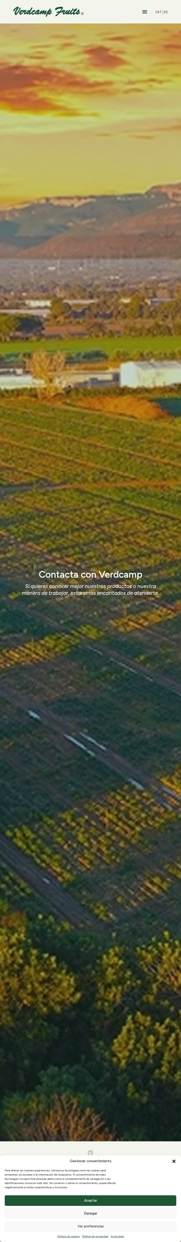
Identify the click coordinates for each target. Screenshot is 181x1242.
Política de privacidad (95, 1236)
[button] (174, 1161)
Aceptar (90, 1200)
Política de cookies (68, 1236)
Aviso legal (117, 1236)
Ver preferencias (91, 1226)
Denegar (90, 1213)
